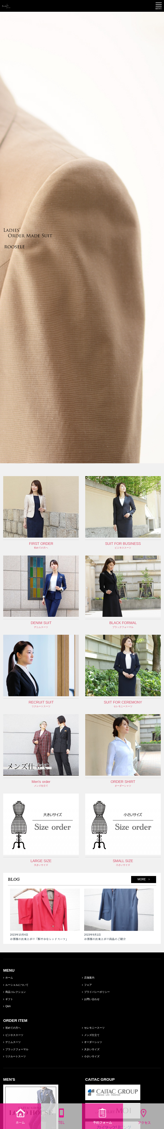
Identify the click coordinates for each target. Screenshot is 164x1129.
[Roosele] (6, 5)
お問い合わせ (92, 999)
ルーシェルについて (16, 984)
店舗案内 (89, 977)
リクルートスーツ (15, 1056)
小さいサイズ (92, 1056)
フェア (88, 984)
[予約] (102, 1126)
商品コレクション (15, 991)
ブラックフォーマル (16, 1049)
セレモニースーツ (94, 1027)
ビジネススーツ (14, 1035)
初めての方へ (13, 1027)
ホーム (9, 977)
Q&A (8, 1006)
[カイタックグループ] (112, 1097)
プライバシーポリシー (97, 991)
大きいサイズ (92, 1049)
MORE (143, 879)
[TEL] (61, 1126)
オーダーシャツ (93, 1042)
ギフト (9, 999)
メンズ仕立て (92, 1035)
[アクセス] (143, 1126)
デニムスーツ (13, 1042)
